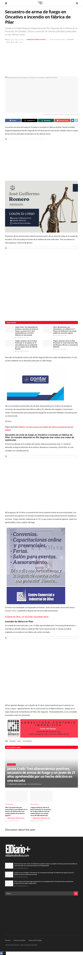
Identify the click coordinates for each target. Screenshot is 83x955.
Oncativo (12, 741)
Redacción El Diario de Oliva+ (36, 39)
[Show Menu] (6, 3)
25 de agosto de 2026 (60, 335)
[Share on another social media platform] (76, 120)
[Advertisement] (41, 59)
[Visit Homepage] (41, 3)
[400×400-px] (41, 283)
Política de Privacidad (35, 940)
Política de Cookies (19, 940)
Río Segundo (27, 741)
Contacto (7, 940)
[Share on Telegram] (72, 120)
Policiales (71, 39)
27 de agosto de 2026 (22, 337)
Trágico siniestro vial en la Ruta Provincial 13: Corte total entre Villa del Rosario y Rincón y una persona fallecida (65, 344)
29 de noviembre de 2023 (57, 39)
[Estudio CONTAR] (35, 383)
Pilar (19, 741)
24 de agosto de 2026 (60, 349)
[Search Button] (77, 3)
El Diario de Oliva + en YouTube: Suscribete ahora (26, 616)
